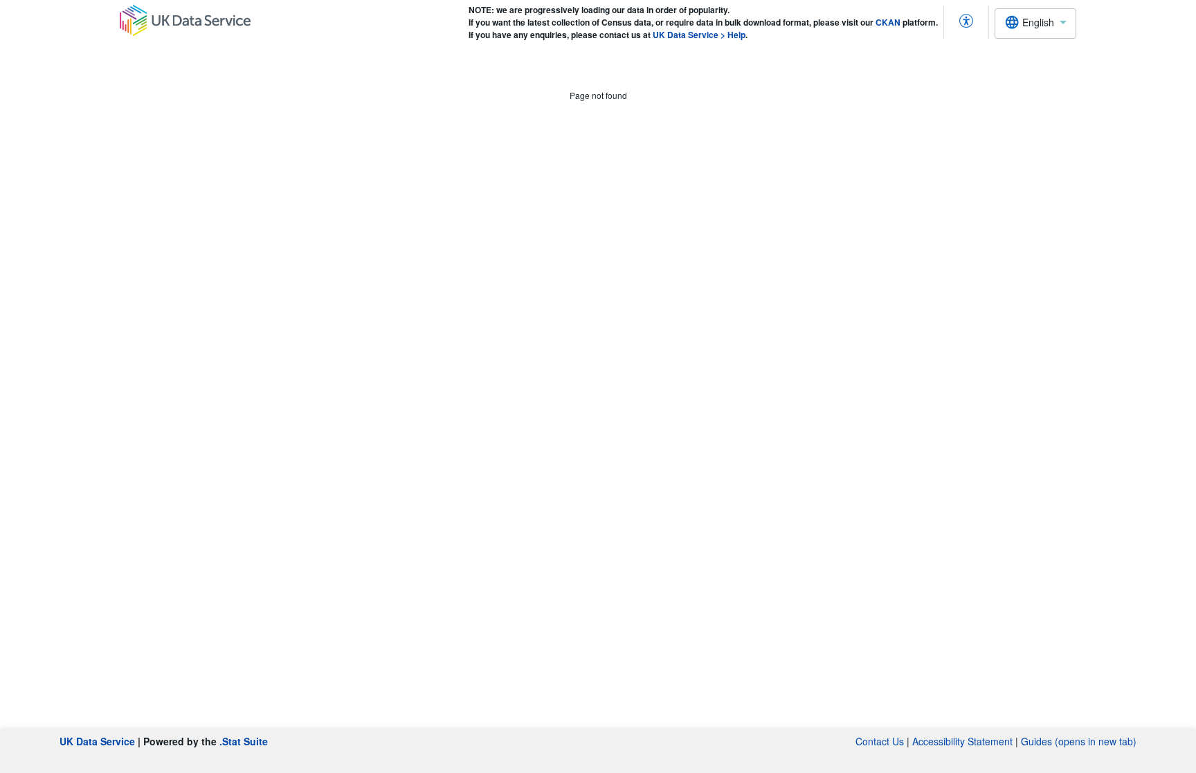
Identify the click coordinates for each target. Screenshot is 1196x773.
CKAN (888, 22)
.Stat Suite (243, 741)
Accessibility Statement (962, 741)
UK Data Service (97, 741)
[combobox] (1035, 23)
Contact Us (879, 741)
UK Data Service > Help (699, 34)
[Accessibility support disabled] (966, 22)
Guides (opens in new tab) (1078, 741)
